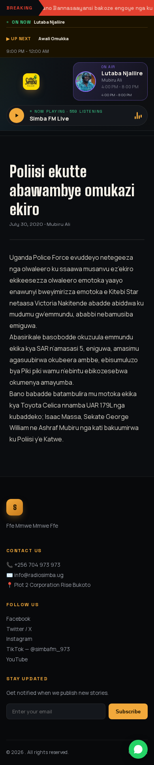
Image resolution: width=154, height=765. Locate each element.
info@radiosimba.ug (39, 575)
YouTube (17, 659)
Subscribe (128, 712)
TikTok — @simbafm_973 (38, 649)
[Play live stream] (16, 115)
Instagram (19, 638)
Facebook (18, 618)
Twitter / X (19, 629)
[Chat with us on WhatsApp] (138, 749)
